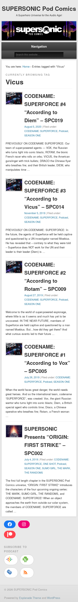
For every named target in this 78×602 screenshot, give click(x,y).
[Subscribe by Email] (11, 572)
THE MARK (63, 468)
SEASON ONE (32, 135)
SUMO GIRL (49, 468)
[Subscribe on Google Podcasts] (11, 560)
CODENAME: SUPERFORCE (41, 131)
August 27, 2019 (33, 295)
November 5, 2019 (34, 213)
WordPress (53, 598)
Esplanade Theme (30, 598)
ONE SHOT (49, 463)
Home (26, 66)
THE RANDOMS (33, 472)
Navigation (39, 46)
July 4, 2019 (31, 459)
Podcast (63, 131)
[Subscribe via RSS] (27, 572)
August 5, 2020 (32, 126)
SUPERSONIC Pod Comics (39, 8)
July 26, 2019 (32, 377)
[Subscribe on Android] (27, 560)
